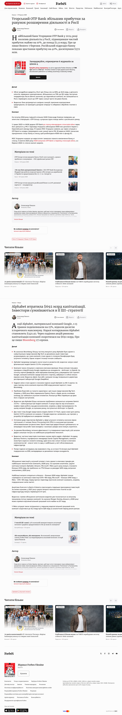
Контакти (7, 681)
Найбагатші (98, 8)
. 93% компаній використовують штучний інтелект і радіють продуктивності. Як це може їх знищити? (38, 523)
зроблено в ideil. (112, 711)
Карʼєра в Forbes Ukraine (39, 681)
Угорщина (20, 239)
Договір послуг (9, 684)
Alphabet (15, 591)
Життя (71, 8)
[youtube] (117, 654)
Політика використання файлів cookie (39, 687)
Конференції (42, 3)
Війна (61, 8)
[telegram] (113, 654)
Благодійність (36, 697)
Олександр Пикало (23, 28)
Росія (14, 239)
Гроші (36, 8)
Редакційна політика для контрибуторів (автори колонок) (24, 694)
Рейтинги (88, 8)
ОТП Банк (33, 239)
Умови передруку (30, 684)
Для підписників (10, 8)
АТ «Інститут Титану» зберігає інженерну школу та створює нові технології (24, 283)
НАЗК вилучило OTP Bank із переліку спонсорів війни (54, 141)
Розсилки (42, 684)
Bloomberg (29, 340)
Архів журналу (9, 697)
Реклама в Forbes (22, 697)
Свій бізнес (53, 8)
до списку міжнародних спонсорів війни (59, 124)
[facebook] (105, 654)
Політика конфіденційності (13, 687)
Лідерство (79, 8)
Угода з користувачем (21, 681)
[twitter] (101, 654)
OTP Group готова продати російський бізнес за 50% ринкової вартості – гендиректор (38, 184)
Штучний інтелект (24, 591)
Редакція (33, 691)
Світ (66, 8)
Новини (22, 8)
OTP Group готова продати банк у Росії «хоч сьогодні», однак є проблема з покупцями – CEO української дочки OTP (38, 158)
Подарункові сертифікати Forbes (15, 700)
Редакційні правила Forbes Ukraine (15, 691)
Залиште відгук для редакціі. (22, 231)
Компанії (29, 8)
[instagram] (109, 654)
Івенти (19, 684)
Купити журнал (30, 3)
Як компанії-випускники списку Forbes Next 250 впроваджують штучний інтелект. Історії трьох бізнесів (39, 537)
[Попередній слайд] (111, 601)
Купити (38, 77)
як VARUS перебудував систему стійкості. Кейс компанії (77, 283)
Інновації (44, 8)
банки (26, 239)
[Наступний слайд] (116, 248)
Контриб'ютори (110, 8)
